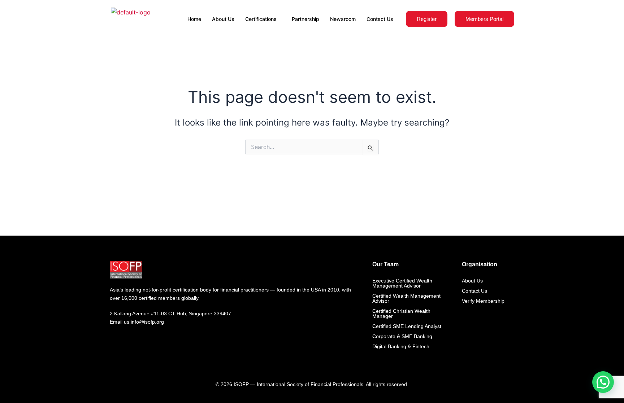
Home (194, 19)
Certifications (261, 19)
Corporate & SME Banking (402, 336)
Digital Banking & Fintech (400, 346)
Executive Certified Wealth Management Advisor (402, 283)
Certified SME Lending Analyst (406, 326)
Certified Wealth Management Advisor (406, 298)
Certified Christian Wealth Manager (401, 313)
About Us (223, 19)
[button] (603, 382)
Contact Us (380, 19)
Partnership (305, 19)
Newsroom (343, 19)
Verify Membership (483, 301)
